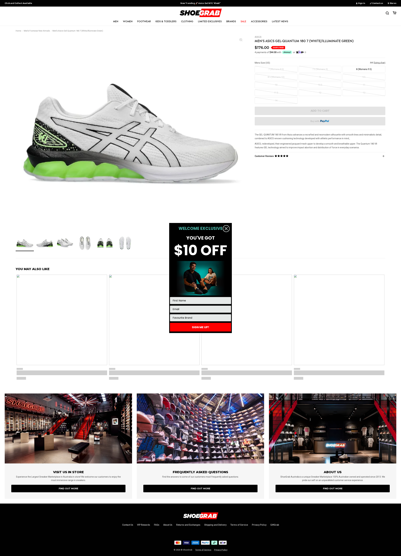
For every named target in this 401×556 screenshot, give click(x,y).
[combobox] (200, 317)
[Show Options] (228, 317)
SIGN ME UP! (200, 327)
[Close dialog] (226, 228)
